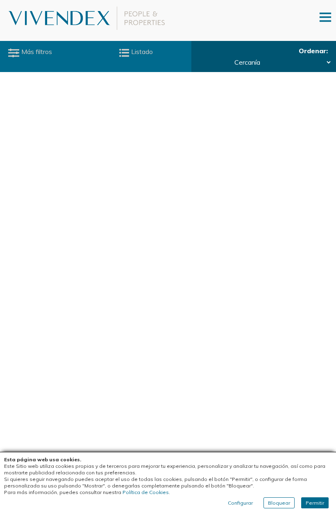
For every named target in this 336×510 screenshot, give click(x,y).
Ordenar (312, 50)
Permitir (315, 503)
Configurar (240, 503)
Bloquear (279, 503)
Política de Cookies (146, 492)
